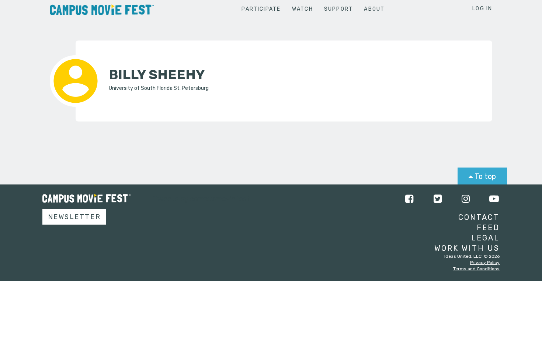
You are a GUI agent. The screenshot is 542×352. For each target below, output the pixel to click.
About (374, 9)
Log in (482, 9)
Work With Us (467, 248)
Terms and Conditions (476, 268)
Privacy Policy (485, 262)
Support (338, 9)
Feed (488, 227)
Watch (302, 9)
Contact (479, 217)
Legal (485, 237)
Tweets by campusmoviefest (201, 198)
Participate (261, 9)
